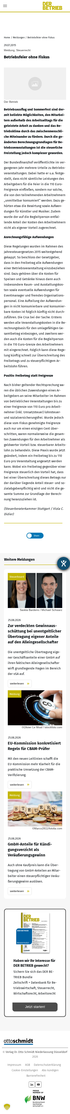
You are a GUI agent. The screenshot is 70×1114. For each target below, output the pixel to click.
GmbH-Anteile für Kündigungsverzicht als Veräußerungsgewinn (35, 843)
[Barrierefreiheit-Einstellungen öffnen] (63, 563)
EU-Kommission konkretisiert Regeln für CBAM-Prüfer (35, 739)
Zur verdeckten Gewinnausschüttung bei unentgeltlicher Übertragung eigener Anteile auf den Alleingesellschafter (35, 630)
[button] (7, 1107)
